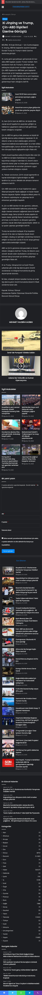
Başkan (5, 843)
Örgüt (5, 887)
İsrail (4, 883)
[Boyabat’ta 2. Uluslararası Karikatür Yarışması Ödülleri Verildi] (8, 571)
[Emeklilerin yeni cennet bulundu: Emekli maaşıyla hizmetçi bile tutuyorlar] (11, 400)
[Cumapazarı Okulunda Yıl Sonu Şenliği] (8, 642)
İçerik (5, 876)
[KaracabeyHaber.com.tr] (21, 6)
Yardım (5, 934)
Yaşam (5, 937)
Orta (4, 890)
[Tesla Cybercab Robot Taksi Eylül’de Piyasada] (8, 601)
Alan (4, 832)
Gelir (4, 866)
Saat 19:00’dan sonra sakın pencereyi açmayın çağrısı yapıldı (26, 97)
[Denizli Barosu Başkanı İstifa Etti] (8, 662)
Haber (5, 870)
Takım (5, 914)
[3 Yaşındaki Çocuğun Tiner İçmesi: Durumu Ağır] (8, 734)
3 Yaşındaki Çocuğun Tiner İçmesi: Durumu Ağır (26, 732)
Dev (4, 849)
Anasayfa (7, 14)
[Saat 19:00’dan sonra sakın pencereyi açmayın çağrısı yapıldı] (8, 97)
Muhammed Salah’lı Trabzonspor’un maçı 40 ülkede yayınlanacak (30, 435)
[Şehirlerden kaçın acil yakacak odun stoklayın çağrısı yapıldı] (31, 400)
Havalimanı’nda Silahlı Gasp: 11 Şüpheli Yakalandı (28, 709)
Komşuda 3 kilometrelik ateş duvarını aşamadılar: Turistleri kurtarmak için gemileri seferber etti (10, 462)
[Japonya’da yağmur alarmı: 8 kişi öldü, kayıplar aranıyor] (31, 449)
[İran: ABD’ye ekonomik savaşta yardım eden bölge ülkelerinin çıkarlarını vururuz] (8, 632)
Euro (4, 859)
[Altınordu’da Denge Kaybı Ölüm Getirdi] (8, 652)
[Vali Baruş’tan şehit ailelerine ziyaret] (8, 753)
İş (3, 880)
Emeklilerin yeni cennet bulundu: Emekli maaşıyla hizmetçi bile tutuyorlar (11, 410)
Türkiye (5, 920)
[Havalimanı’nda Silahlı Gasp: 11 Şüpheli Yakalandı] (8, 711)
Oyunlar (5, 893)
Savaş (5, 907)
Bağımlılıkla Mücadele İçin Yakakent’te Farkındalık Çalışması (26, 680)
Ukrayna (6, 927)
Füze (4, 863)
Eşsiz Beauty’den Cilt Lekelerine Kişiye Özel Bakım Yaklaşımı (27, 620)
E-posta (5, 522)
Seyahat (6, 910)
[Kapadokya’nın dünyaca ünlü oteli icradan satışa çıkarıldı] (8, 581)
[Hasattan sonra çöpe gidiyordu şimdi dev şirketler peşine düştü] (8, 110)
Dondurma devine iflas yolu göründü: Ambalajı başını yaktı (11, 434)
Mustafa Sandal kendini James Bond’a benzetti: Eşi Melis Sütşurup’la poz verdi (26, 590)
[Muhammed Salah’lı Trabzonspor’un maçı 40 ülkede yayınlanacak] (31, 424)
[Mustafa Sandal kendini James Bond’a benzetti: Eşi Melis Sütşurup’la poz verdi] (8, 591)
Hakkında (6, 873)
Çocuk (5, 846)
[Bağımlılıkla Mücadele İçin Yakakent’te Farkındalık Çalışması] (8, 681)
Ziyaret (5, 941)
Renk (4, 900)
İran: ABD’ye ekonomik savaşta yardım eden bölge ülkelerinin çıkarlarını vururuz (27, 631)
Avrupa (5, 839)
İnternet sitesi (6, 530)
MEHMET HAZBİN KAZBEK (13, 36)
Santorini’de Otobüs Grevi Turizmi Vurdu (26, 699)
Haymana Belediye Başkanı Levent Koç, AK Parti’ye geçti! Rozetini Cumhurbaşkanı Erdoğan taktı (27, 721)
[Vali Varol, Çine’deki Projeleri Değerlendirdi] (8, 743)
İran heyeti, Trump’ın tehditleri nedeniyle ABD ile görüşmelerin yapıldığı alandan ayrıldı (28, 763)
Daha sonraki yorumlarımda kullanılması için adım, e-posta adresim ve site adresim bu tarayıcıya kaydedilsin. (20, 541)
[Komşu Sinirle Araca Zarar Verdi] (8, 672)
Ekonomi (6, 856)
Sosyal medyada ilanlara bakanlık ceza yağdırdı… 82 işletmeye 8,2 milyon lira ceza (27, 610)
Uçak (4, 924)
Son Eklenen (21, 561)
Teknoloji (6, 917)
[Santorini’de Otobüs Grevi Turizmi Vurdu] (8, 701)
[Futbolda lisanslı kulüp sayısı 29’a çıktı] (8, 692)
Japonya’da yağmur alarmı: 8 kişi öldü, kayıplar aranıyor (30, 459)
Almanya (6, 836)
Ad (3, 514)
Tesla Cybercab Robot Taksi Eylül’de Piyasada (27, 599)
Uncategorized (8, 930)
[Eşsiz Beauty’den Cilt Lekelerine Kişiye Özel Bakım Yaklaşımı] (8, 621)
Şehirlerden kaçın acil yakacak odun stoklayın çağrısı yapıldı (30, 410)
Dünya (13, 14)
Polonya (6, 897)
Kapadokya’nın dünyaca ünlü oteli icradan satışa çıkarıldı (27, 579)
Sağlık (5, 903)
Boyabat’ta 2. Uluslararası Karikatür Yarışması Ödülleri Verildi (27, 570)
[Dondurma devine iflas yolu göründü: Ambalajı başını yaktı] (11, 424)
